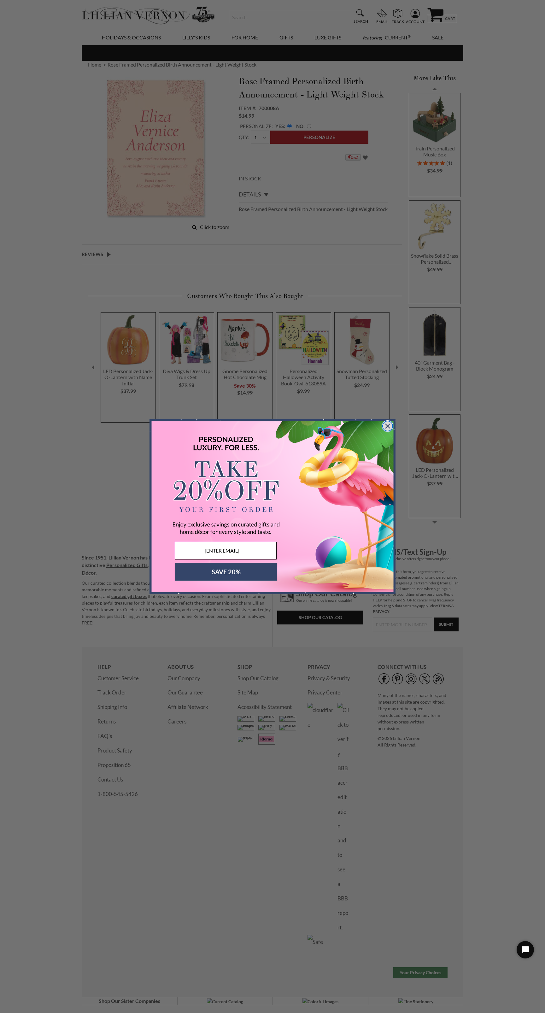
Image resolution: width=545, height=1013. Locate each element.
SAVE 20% (226, 572)
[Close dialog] (387, 426)
